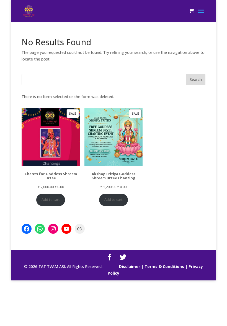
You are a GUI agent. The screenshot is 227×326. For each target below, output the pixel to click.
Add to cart (51, 199)
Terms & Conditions (164, 266)
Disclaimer (129, 266)
